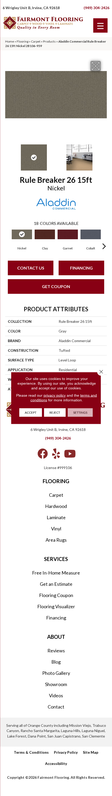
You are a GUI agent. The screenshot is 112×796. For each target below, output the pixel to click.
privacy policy (54, 395)
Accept (30, 412)
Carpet (35, 41)
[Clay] (44, 234)
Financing (81, 267)
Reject (54, 412)
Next (104, 154)
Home (9, 41)
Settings (80, 412)
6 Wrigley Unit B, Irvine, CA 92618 (31, 7)
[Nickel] (21, 234)
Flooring (22, 41)
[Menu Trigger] (100, 25)
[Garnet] (67, 234)
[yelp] (56, 453)
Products (49, 41)
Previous (7, 154)
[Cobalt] (90, 234)
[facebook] (43, 453)
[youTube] (70, 453)
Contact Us (30, 267)
